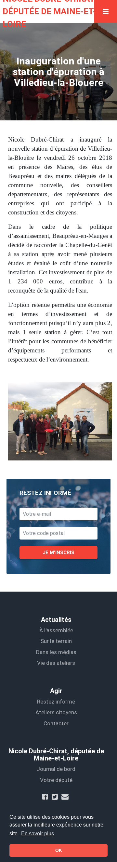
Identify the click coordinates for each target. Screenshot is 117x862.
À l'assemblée (56, 630)
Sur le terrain (56, 641)
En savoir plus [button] (37, 833)
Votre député (56, 780)
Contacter (56, 723)
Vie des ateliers (56, 663)
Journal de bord (56, 769)
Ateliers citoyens (56, 712)
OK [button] (58, 850)
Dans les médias (56, 652)
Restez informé (56, 701)
